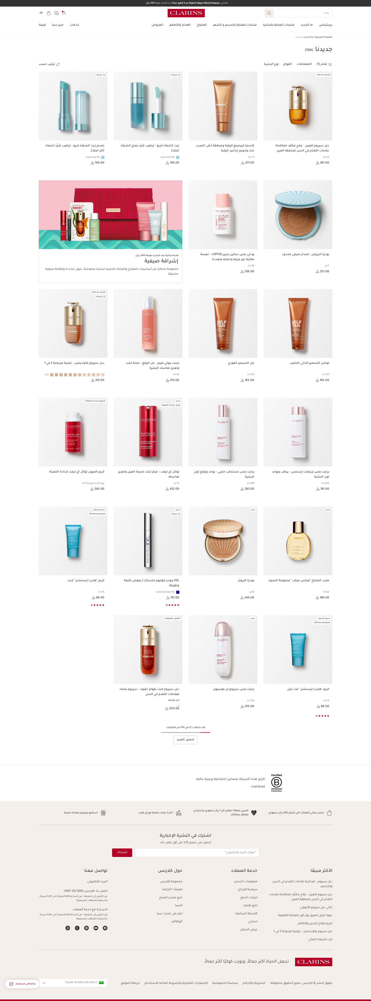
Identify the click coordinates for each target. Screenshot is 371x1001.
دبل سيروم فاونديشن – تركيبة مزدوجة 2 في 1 (302, 931)
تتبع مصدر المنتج (170, 897)
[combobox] (73, 983)
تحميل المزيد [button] (185, 739)
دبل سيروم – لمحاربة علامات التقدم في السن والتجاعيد (302, 884)
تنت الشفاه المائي (320, 939)
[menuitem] (64, 13)
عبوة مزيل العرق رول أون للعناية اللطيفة (305, 915)
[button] (22, 984)
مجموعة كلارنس (171, 881)
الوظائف (176, 921)
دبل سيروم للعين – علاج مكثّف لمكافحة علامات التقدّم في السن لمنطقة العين (300, 897)
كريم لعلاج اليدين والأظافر (315, 923)
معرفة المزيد (258, 786)
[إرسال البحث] (269, 13)
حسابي (252, 921)
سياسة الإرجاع (247, 889)
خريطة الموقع (130, 983)
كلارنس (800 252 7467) (79, 891)
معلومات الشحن (245, 881)
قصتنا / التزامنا (172, 889)
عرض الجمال (248, 929)
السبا (178, 905)
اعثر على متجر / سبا (169, 913)
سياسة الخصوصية (225, 983)
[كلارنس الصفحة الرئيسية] (186, 13)
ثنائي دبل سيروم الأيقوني (316, 907)
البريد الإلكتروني (97, 881)
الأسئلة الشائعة (246, 913)
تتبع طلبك (250, 905)
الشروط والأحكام (254, 983)
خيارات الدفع (249, 897)
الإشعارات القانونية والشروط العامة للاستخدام (176, 983)
